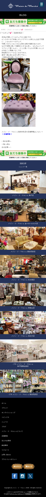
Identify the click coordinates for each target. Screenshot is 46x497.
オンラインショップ (8, 412)
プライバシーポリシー (9, 459)
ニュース (5, 422)
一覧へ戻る (6, 144)
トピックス (5, 417)
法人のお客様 (6, 441)
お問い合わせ (6, 455)
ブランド (5, 408)
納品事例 (5, 445)
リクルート (5, 450)
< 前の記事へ (6, 141)
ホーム (4, 403)
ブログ (4, 427)
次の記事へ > (6, 147)
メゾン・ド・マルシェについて (12, 431)
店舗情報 (5, 436)
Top (41, 492)
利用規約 (28, 494)
